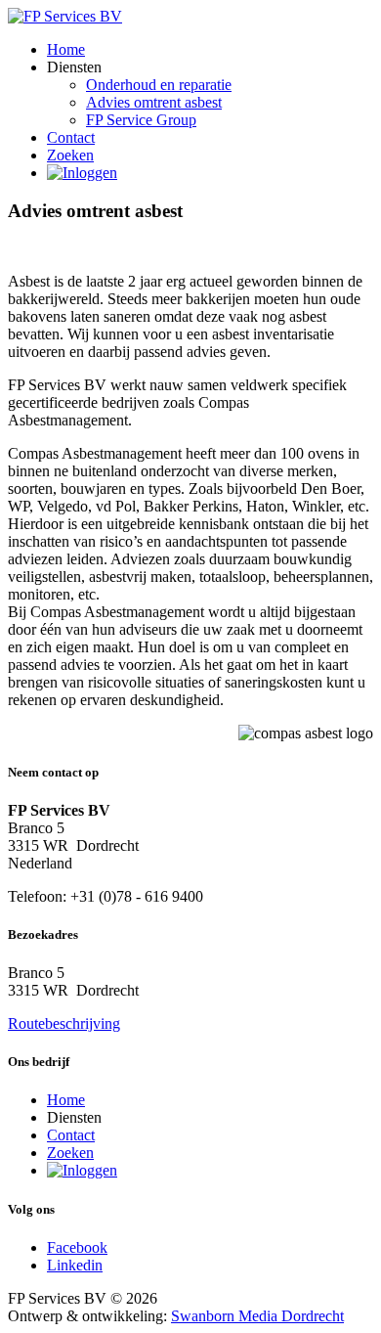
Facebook (77, 1247)
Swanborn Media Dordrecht (257, 1316)
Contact (71, 137)
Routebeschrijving (64, 1023)
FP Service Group (141, 119)
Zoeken (70, 155)
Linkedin (75, 1265)
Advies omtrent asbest (154, 102)
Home (66, 49)
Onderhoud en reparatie (159, 84)
